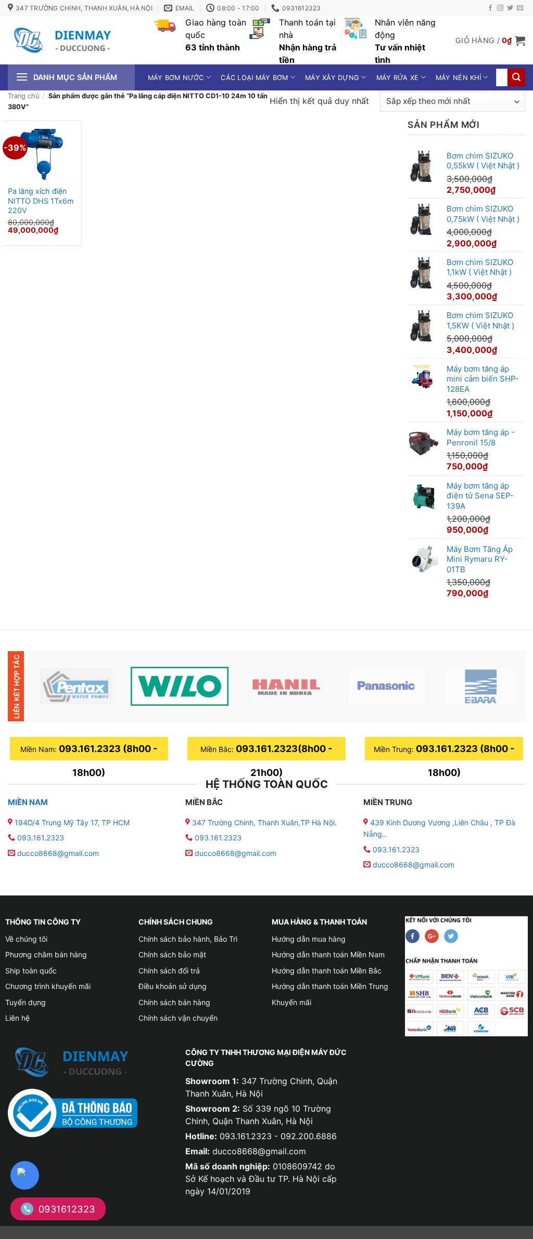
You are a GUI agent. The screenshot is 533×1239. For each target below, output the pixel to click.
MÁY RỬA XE (397, 78)
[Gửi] (516, 77)
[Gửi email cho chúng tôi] (520, 8)
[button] (490, 40)
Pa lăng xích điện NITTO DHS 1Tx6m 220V (41, 201)
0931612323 (67, 1209)
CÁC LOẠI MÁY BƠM (254, 78)
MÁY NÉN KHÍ (458, 78)
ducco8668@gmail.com (58, 853)
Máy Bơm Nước (176, 78)
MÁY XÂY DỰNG (332, 78)
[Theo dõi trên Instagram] (500, 8)
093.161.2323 (40, 837)
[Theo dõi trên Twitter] (510, 8)
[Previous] (51, 686)
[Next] (502, 686)
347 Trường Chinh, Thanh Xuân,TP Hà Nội (262, 822)
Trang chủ (23, 96)
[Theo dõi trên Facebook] (490, 8)
